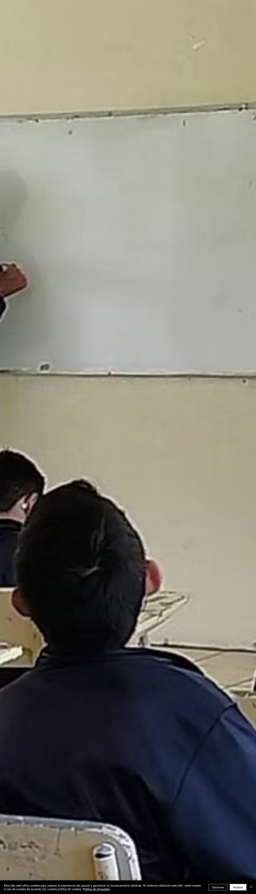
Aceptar (238, 887)
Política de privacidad (96, 889)
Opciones (218, 887)
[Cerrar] (251, 887)
